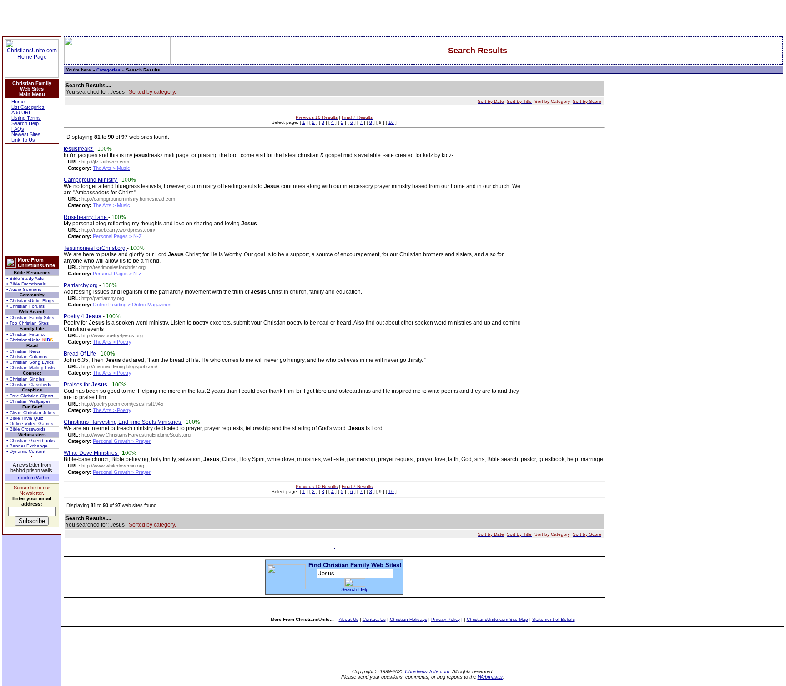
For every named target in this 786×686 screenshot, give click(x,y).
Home (18, 101)
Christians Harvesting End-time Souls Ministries (123, 422)
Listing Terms (26, 118)
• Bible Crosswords (25, 429)
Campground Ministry (91, 180)
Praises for (85, 384)
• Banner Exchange (27, 445)
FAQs (17, 129)
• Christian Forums (25, 306)
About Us (348, 619)
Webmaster (490, 677)
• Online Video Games (29, 423)
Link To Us (23, 139)
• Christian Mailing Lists (30, 367)
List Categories (28, 107)
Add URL (21, 112)
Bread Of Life (80, 354)
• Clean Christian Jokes (30, 412)
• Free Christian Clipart (29, 395)
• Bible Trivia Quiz (24, 418)
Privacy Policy (445, 619)
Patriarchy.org (81, 285)
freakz (79, 149)
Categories (108, 69)
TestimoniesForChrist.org (95, 248)
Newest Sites (25, 134)
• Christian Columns (26, 356)
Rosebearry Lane (86, 217)
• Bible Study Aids (25, 278)
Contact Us (374, 619)
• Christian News (23, 351)
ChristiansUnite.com (427, 671)
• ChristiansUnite (29, 339)
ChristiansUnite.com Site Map (497, 619)
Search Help (25, 123)
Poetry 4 (82, 316)
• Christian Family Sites (30, 317)
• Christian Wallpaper (28, 401)
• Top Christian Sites (27, 322)
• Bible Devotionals (26, 283)
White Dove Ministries (91, 453)
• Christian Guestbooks (30, 440)
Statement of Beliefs (553, 619)
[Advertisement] (32, 199)
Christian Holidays (408, 619)
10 (391, 122)
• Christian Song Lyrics (30, 362)
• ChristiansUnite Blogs (30, 300)
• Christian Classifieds (28, 384)
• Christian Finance (26, 334)
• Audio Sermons (23, 289)
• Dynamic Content (25, 451)
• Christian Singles (25, 378)
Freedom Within (32, 477)
